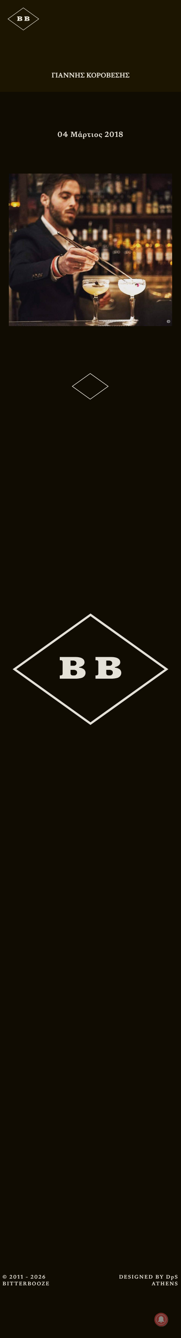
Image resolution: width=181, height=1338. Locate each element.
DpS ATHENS (165, 1280)
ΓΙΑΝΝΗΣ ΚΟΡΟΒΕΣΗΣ (90, 75)
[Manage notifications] (161, 1319)
